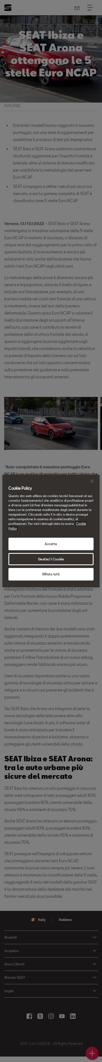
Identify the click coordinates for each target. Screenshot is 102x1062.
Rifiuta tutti (50, 574)
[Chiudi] (92, 481)
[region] (50, 531)
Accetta (51, 544)
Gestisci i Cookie (51, 559)
